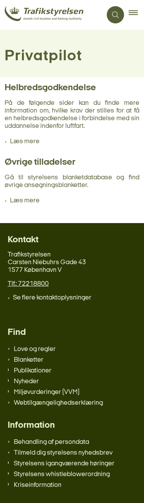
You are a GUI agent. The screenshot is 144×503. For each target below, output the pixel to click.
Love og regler (35, 349)
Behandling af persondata (51, 442)
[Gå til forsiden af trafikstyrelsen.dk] (51, 14)
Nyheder (26, 381)
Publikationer (32, 370)
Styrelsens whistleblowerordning (62, 474)
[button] (136, 15)
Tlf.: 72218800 (28, 284)
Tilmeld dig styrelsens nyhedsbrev (63, 453)
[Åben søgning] (115, 14)
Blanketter (28, 360)
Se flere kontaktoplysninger (52, 298)
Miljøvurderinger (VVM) (46, 392)
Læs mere (25, 141)
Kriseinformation (37, 485)
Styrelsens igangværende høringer (64, 463)
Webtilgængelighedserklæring (58, 403)
